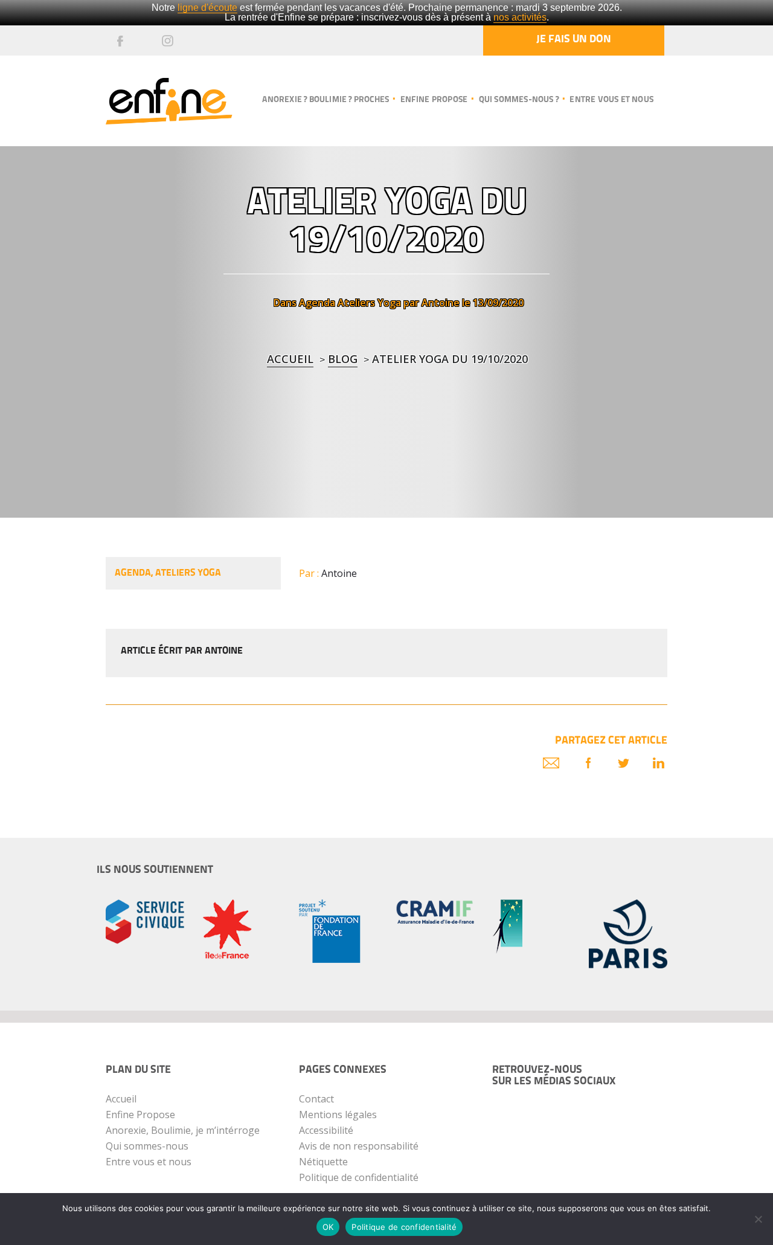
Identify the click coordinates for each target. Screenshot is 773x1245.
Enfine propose (433, 100)
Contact (316, 1098)
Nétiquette (323, 1161)
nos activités (520, 17)
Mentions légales (338, 1114)
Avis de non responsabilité (359, 1146)
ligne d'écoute (207, 7)
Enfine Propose (140, 1114)
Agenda (317, 302)
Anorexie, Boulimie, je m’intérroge (183, 1130)
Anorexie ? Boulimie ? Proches (325, 100)
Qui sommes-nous (147, 1146)
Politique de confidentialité (359, 1177)
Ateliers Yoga (369, 302)
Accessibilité (326, 1130)
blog (343, 359)
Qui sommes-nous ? (519, 100)
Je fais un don (573, 39)
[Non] (758, 1219)
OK (328, 1227)
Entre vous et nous (611, 100)
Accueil (290, 359)
